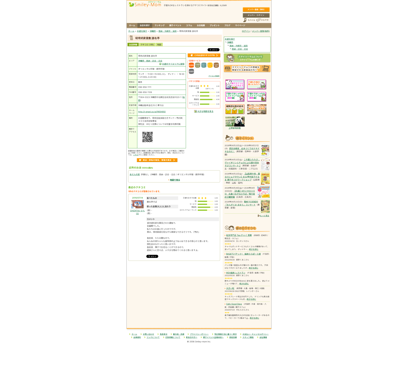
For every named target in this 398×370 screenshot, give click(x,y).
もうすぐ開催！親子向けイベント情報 (247, 138)
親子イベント (175, 25)
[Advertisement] (174, 270)
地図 (159, 44)
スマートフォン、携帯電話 (249, 20)
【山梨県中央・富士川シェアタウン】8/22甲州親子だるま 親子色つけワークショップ (242, 176)
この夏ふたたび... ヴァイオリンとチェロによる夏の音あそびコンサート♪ (242, 162)
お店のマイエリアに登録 (173, 64)
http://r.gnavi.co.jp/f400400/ (152, 111)
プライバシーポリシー (199, 334)
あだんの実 (135, 174)
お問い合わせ (148, 334)
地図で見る (175, 180)
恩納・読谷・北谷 (240, 49)
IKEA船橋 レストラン (235, 272)
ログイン (256, 15)
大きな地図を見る (205, 111)
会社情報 (263, 337)
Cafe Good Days (234, 304)
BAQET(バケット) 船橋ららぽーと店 (243, 254)
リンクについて (153, 337)
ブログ (227, 25)
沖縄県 (230, 42)
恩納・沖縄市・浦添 (238, 45)
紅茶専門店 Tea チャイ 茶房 (239, 235)
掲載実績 (233, 337)
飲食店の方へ (191, 337)
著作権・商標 (178, 334)
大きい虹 (230, 288)
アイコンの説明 (213, 76)
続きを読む (253, 249)
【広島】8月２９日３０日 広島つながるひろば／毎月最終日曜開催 (240, 194)
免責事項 (163, 334)
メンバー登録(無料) (256, 9)
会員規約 (137, 337)
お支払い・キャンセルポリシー (256, 334)
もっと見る (264, 216)
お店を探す (145, 25)
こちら (135, 155)
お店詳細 (133, 44)
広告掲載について (172, 337)
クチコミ (147, 44)
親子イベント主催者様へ (213, 337)
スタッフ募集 (248, 337)
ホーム (132, 25)
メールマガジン (262, 20)
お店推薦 (201, 25)
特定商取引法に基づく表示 (225, 334)
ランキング (160, 25)
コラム (189, 25)
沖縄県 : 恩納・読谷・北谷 (150, 61)
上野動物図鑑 (235, 128)
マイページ (240, 25)
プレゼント (215, 25)
